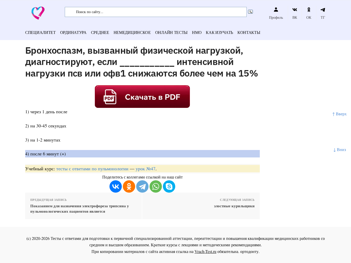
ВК (294, 17)
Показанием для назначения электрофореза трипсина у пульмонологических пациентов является (79, 208)
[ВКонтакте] (115, 186)
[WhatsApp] (156, 186)
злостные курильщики (234, 206)
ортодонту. (250, 251)
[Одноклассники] (129, 186)
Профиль (276, 17)
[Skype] (169, 186)
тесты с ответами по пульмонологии (92, 168)
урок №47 (145, 168)
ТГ (323, 17)
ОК (308, 17)
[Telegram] (142, 186)
